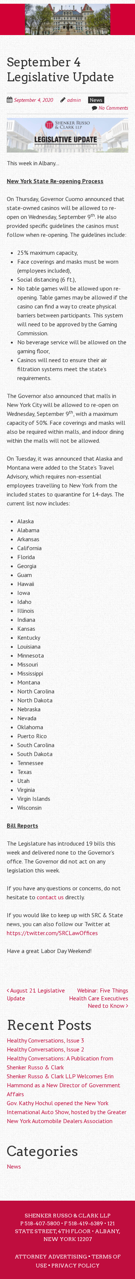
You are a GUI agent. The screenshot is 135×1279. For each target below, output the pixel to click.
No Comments (113, 107)
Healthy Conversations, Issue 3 (45, 1040)
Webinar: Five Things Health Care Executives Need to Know (98, 998)
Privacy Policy (75, 1266)
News (96, 100)
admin (74, 100)
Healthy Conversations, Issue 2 (45, 1049)
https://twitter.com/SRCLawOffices (52, 933)
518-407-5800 (42, 1223)
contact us (50, 897)
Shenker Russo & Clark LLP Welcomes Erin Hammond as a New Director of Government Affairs (63, 1085)
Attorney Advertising (51, 1257)
